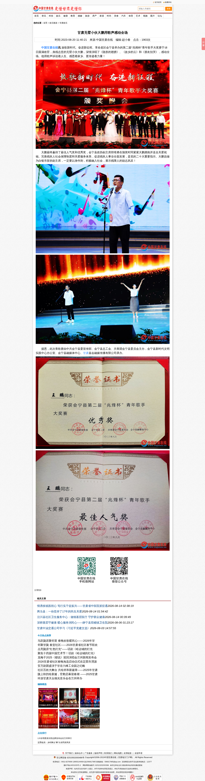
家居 (102, 16)
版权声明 (98, 753)
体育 (131, 16)
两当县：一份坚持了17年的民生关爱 (59, 611)
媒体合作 (79, 753)
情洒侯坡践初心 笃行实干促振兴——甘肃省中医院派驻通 (72, 605)
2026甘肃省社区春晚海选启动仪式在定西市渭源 (67, 661)
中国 (44, 47)
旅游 (87, 16)
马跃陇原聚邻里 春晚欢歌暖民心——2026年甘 (66, 640)
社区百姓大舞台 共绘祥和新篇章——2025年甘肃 (68, 669)
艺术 (138, 16)
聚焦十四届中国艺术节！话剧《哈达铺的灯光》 (67, 653)
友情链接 (128, 753)
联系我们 (108, 753)
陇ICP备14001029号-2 (72, 765)
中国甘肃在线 (104, 39)
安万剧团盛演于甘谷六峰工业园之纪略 (61, 665)
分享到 (37, 590)
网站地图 (118, 753)
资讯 (44, 16)
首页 (36, 16)
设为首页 (158, 2)
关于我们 (69, 753)
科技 (51, 16)
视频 (145, 16)
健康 (65, 16)
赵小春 (126, 39)
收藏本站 (168, 2)
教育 (73, 16)
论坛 (160, 16)
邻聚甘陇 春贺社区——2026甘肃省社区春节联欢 (68, 644)
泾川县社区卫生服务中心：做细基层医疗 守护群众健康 (71, 617)
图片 (152, 16)
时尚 (109, 16)
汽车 (123, 16)
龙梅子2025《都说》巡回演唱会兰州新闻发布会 (67, 657)
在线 (55, 47)
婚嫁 (80, 16)
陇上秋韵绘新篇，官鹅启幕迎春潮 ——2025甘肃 (68, 674)
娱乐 (58, 16)
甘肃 (49, 47)
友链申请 (138, 753)
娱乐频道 (53, 23)
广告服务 (88, 753)
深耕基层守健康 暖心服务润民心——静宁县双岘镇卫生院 (72, 622)
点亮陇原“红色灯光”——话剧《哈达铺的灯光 (65, 649)
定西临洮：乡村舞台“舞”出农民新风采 (54, 742)
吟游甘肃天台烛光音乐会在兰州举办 (60, 678)
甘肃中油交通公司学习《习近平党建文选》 (63, 628)
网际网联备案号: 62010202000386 (96, 765)
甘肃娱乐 (63, 23)
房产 (94, 16)
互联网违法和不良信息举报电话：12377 (137, 762)
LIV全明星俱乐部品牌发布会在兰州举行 (55, 738)
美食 (116, 16)
